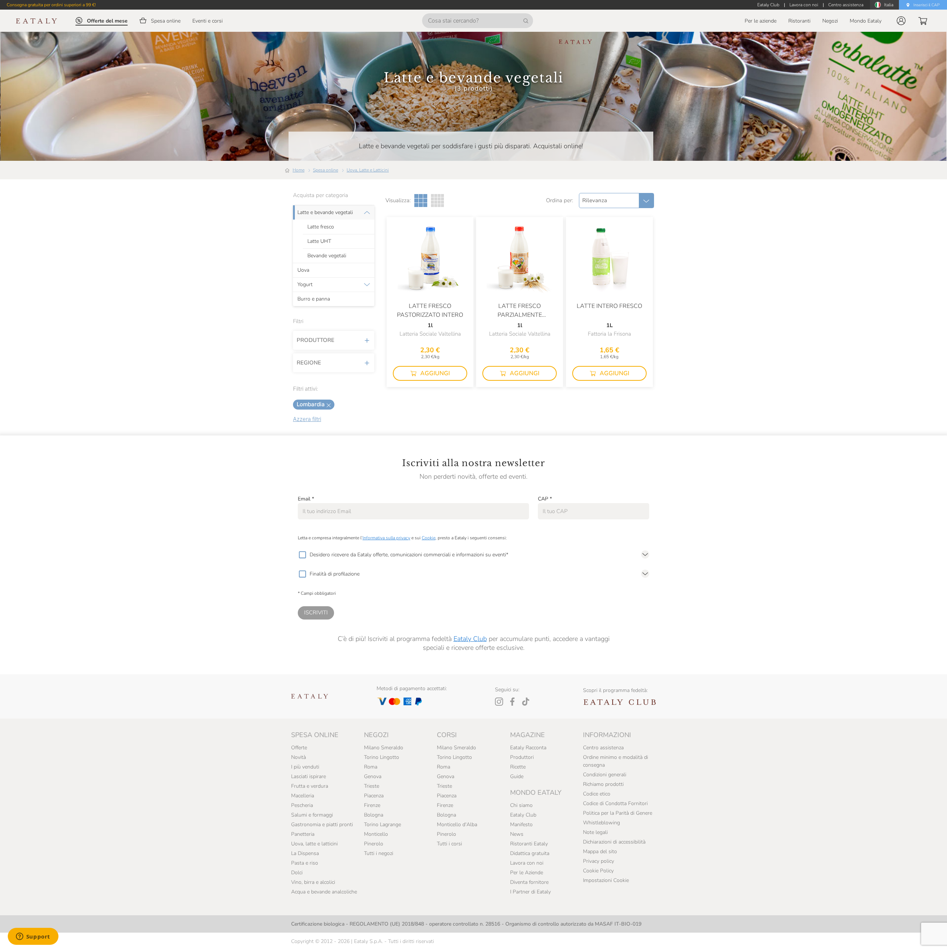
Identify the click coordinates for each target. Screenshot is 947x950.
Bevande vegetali (326, 255)
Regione (309, 362)
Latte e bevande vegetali (325, 212)
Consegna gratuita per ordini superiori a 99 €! (51, 5)
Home (298, 170)
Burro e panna (313, 299)
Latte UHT (319, 241)
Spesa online (325, 170)
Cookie (428, 538)
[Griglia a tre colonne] (420, 200)
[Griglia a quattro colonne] (437, 200)
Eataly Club (470, 638)
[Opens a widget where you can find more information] (32, 937)
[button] (901, 20)
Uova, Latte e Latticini (368, 170)
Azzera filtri (307, 419)
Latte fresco (320, 227)
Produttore (315, 340)
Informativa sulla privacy (386, 538)
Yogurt (305, 284)
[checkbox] (302, 554)
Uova (303, 270)
